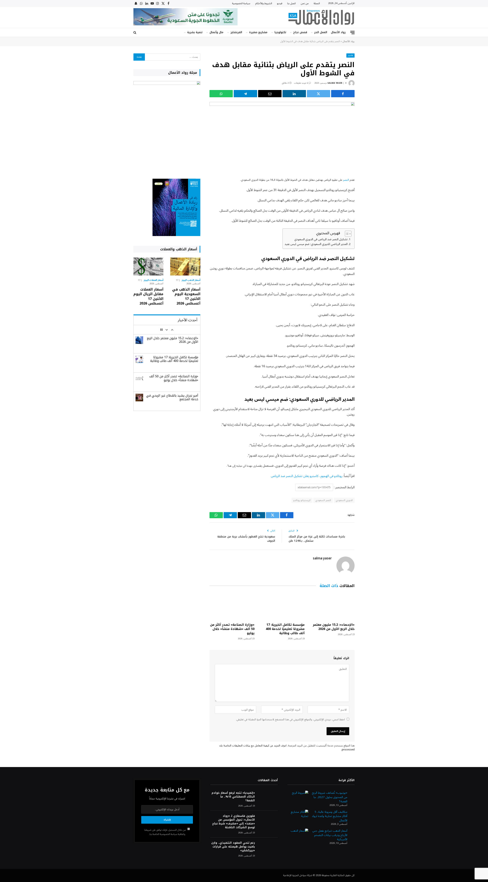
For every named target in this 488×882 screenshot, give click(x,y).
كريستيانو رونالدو (302, 500)
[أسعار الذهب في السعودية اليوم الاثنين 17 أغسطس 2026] (185, 267)
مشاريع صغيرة (258, 32)
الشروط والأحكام (263, 3)
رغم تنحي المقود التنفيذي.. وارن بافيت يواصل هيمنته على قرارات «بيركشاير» (233, 846)
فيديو (279, 3)
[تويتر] (368, 199)
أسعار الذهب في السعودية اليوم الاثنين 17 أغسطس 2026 (186, 296)
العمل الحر (320, 32)
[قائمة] (352, 32)
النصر (346, 180)
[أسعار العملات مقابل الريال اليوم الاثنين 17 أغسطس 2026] (148, 267)
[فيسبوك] (368, 190)
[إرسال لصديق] (270, 93)
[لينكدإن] (294, 93)
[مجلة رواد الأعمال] (321, 17)
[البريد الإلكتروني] (368, 219)
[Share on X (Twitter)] (318, 93)
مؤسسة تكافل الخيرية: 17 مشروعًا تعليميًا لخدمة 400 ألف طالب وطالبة (285, 629)
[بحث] (135, 32)
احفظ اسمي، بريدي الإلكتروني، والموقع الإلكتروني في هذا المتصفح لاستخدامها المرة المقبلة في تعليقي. (290, 719)
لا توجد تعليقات (301, 83)
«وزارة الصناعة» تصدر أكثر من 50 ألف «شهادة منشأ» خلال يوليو (232, 629)
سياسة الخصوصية (241, 3)
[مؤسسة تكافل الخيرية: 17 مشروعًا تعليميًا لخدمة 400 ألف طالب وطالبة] (281, 606)
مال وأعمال (216, 32)
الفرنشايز (236, 32)
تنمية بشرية (194, 32)
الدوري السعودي (344, 500)
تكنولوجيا (280, 32)
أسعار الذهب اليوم (191, 280)
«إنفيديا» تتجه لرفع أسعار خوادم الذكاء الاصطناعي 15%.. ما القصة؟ (233, 796)
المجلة (317, 3)
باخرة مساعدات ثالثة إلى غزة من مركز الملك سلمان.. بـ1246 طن (317, 539)
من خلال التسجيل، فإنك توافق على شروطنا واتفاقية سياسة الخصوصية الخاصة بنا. (165, 831)
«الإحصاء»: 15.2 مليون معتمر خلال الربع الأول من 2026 (334, 627)
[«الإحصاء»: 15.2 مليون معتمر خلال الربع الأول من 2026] (332, 606)
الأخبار (350, 55)
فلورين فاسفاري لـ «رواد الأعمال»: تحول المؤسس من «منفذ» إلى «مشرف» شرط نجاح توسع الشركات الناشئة (233, 821)
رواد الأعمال (338, 32)
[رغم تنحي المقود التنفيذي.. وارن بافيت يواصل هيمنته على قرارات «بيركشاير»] (268, 848)
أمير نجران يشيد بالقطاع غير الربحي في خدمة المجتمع (172, 397)
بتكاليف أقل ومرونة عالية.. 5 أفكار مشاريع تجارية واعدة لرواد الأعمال (329, 816)
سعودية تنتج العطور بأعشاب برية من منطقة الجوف (246, 539)
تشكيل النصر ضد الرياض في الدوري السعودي (321, 239)
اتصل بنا (291, 3)
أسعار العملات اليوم (154, 280)
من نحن (305, 3)
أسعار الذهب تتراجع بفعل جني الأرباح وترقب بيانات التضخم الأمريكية (329, 835)
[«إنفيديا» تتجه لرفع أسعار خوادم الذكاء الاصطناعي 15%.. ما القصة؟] (268, 798)
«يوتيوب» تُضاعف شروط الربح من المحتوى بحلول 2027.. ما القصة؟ (329, 797)
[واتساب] (221, 93)
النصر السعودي (323, 500)
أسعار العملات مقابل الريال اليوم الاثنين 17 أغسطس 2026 (148, 296)
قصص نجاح (300, 32)
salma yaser (334, 83)
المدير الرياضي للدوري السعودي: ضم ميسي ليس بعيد (316, 244)
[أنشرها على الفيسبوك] (343, 93)
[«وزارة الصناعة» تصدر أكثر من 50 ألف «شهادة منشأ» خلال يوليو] (231, 606)
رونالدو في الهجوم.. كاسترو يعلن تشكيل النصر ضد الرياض (306, 476)
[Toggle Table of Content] (346, 234)
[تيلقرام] (245, 93)
